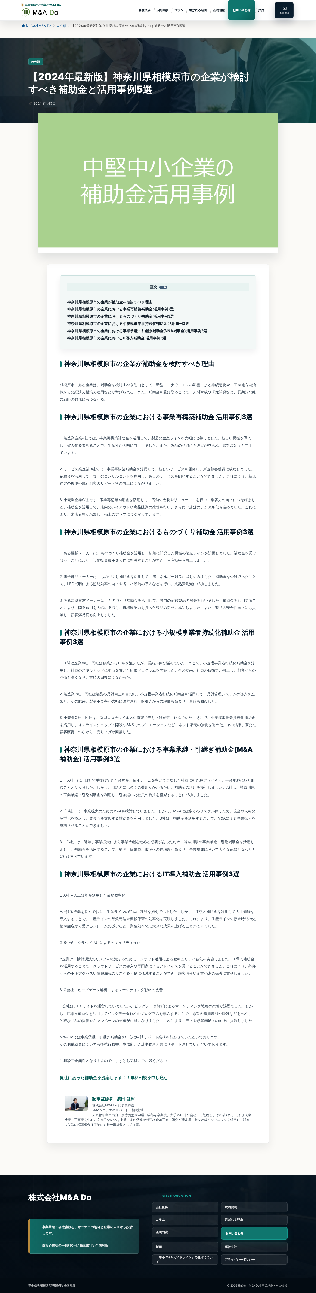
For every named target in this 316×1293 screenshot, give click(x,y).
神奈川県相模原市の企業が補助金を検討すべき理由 (109, 302)
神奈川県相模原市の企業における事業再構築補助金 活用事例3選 (120, 309)
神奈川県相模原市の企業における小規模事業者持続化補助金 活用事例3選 (128, 324)
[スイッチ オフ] (284, 10)
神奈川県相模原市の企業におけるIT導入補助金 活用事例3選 (116, 338)
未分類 (35, 61)
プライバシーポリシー (240, 1259)
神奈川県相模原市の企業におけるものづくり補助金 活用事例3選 (120, 316)
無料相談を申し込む (114, 1077)
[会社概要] (254, 1247)
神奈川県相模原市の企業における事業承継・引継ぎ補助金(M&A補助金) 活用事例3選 (137, 331)
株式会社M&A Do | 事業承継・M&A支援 (263, 1285)
